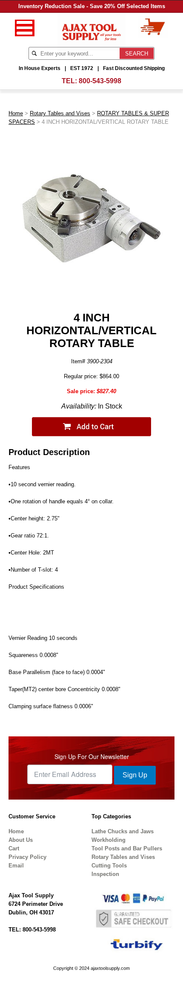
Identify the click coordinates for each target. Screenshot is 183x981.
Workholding (109, 840)
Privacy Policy (27, 857)
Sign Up (135, 775)
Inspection (105, 874)
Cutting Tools (109, 865)
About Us (21, 840)
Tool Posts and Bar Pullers (127, 848)
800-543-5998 (100, 81)
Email (16, 865)
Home (16, 113)
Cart (14, 848)
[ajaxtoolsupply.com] (91, 31)
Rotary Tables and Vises (60, 113)
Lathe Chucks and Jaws (123, 831)
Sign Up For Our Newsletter (91, 756)
